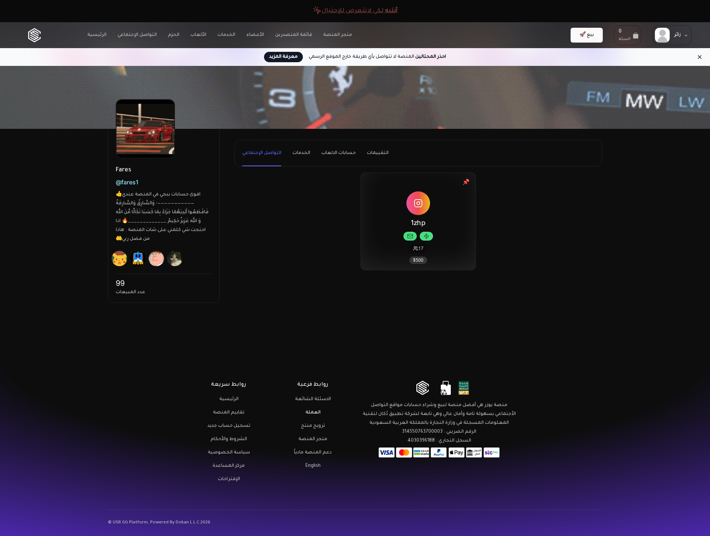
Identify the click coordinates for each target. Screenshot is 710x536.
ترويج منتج (313, 426)
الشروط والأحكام (228, 439)
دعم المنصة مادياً (313, 452)
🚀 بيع (586, 35)
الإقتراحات (229, 479)
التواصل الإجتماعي (137, 35)
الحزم (173, 35)
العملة (313, 412)
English (313, 466)
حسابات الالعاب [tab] (338, 153)
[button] (627, 35)
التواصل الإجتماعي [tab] (261, 153)
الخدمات (226, 35)
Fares (123, 170)
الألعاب (198, 35)
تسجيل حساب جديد (228, 426)
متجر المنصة (337, 35)
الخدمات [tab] (301, 153)
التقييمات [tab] (378, 153)
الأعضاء (255, 35)
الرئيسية (96, 35)
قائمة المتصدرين (293, 35)
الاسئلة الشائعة (313, 399)
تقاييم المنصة (228, 412)
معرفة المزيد (283, 57)
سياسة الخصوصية (229, 452)
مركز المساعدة (229, 466)
